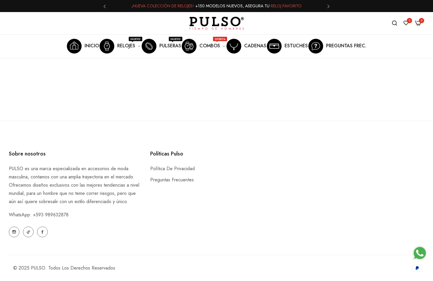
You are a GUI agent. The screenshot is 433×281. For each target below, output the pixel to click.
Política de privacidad (172, 168)
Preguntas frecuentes (172, 179)
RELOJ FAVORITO (286, 6)
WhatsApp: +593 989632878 (39, 214)
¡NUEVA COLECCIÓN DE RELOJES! (162, 6)
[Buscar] (394, 23)
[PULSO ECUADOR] (216, 23)
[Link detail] (14, 232)
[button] (104, 6)
